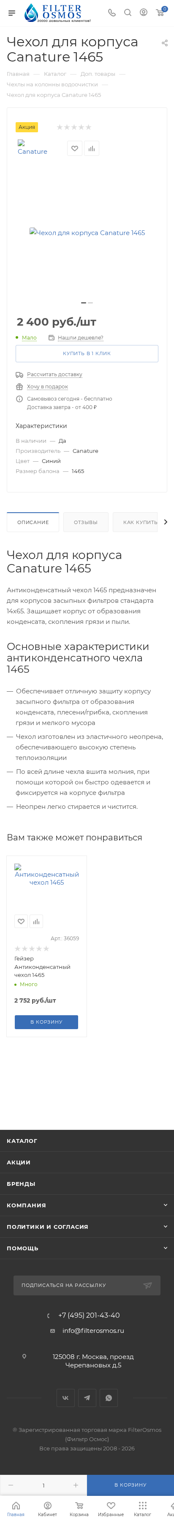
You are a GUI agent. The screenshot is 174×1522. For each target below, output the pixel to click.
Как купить (140, 522)
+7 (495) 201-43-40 (89, 1315)
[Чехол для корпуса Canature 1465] (87, 232)
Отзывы (86, 522)
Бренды (21, 1183)
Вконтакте (66, 1398)
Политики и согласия (48, 1226)
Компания (26, 1205)
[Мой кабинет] (143, 13)
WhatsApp (109, 1398)
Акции (19, 1162)
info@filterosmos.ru (93, 1331)
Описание (33, 522)
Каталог (22, 1140)
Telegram (87, 1398)
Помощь (22, 1248)
